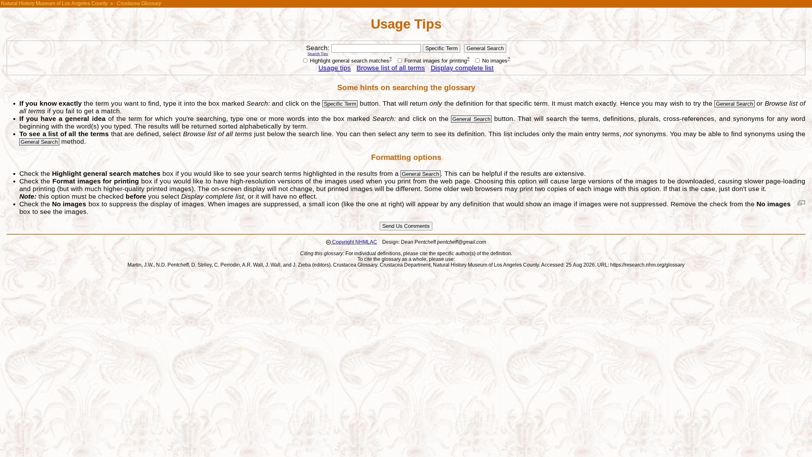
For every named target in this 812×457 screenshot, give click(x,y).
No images (494, 60)
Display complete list (462, 67)
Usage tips (334, 67)
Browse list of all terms (391, 67)
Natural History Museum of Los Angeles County (54, 3)
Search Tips (317, 54)
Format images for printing (435, 60)
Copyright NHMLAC (354, 242)
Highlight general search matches (348, 60)
